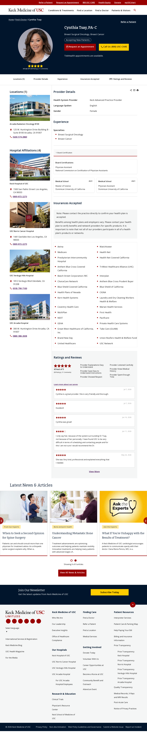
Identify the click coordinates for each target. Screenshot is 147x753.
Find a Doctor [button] (102, 10)
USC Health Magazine (15, 653)
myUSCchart (130, 2)
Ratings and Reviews (122, 79)
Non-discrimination (57, 728)
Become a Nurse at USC (93, 676)
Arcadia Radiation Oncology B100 (24, 124)
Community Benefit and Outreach (93, 684)
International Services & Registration (21, 640)
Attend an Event (90, 691)
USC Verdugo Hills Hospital (21, 275)
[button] (134, 8)
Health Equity (105, 2)
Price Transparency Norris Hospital (126, 664)
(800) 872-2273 (20, 196)
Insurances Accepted (90, 79)
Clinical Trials (57, 701)
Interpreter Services (122, 619)
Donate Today (89, 654)
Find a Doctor (88, 619)
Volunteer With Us (91, 660)
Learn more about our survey (66, 384)
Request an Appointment (67, 2)
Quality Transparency (123, 689)
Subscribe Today (109, 593)
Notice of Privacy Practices (125, 710)
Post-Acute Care (121, 704)
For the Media (11, 659)
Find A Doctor (21, 19)
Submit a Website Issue (113, 728)
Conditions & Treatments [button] (61, 10)
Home (11, 19)
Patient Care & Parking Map (126, 625)
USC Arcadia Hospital (19, 323)
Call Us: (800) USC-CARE (114, 46)
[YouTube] (20, 623)
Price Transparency (122, 647)
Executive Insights (60, 632)
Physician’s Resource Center (61, 709)
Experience (63, 79)
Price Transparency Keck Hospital (126, 655)
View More (94, 471)
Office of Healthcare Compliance (60, 640)
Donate (117, 2)
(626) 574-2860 (20, 137)
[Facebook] (8, 623)
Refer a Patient (46, 2)
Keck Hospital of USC (19, 183)
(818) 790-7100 (20, 288)
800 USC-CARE (89, 2)
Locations (19, 79)
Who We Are (57, 619)
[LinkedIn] (26, 623)
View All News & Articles (72, 574)
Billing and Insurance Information (123, 640)
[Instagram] (32, 623)
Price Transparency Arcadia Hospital (126, 682)
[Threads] (38, 623)
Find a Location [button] (84, 10)
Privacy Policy (41, 728)
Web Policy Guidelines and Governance (84, 728)
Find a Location (89, 632)
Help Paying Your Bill (123, 632)
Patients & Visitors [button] (121, 10)
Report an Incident (133, 728)
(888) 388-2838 (20, 336)
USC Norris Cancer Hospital (22, 231)
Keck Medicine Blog (14, 647)
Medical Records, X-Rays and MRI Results (124, 697)
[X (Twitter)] (14, 623)
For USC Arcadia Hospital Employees (64, 684)
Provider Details (41, 79)
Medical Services (90, 638)
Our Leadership (58, 625)
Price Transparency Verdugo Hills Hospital (127, 673)
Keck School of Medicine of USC (63, 718)
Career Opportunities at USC (93, 669)
